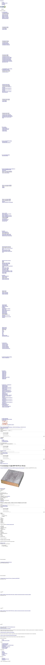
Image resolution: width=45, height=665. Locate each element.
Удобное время (2, 430)
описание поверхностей (10, 524)
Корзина (1, 463)
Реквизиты (3, 659)
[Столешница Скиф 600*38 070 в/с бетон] (12, 487)
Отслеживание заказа (3, 443)
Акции (3, 2)
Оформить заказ (5, 463)
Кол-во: (1, 494)
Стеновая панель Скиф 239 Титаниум (6, 562)
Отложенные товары (5, 441)
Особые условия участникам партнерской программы (8, 635)
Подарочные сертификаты (6, 646)
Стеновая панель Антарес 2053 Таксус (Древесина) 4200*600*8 (9, 578)
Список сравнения (5, 440)
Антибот (1, 431)
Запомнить (2, 461)
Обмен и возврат (4, 648)
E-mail (1, 451)
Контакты (3, 4)
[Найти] (8, 426)
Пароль (1, 452)
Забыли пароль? (5, 452)
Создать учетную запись (4, 453)
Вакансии (3, 3)
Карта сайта (4, 655)
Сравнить (8, 496)
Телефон (1, 429)
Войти (1, 450)
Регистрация (4, 450)
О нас (3, 651)
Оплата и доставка (5, 647)
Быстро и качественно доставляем (5, 628)
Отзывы (3, 654)
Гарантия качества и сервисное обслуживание (7, 632)
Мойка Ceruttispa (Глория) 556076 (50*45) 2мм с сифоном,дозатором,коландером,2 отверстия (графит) (15, 594)
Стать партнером (4, 653)
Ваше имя (1, 428)
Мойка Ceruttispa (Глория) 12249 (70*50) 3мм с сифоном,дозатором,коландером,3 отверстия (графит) (15, 610)
